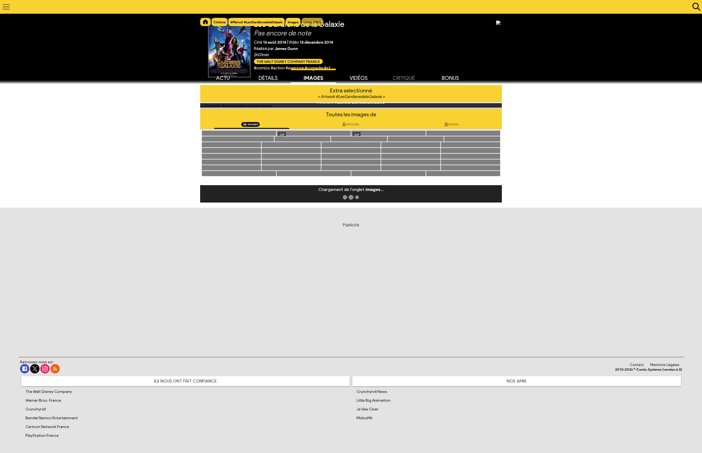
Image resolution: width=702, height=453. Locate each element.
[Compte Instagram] (45, 368)
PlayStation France (42, 435)
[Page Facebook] (24, 368)
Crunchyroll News (371, 391)
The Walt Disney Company (49, 391)
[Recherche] (695, 7)
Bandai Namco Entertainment (52, 418)
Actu (223, 78)
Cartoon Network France (47, 426)
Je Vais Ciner (367, 409)
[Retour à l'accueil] (348, 7)
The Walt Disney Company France (288, 61)
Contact (637, 365)
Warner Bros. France (43, 400)
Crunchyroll (36, 409)
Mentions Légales (665, 365)
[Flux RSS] (55, 368)
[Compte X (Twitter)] (34, 368)
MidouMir (364, 418)
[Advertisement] (351, 283)
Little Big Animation (373, 400)
